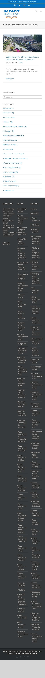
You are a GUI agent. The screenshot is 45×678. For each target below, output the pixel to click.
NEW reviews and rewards (21, 314)
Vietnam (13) (9, 190)
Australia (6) (9, 108)
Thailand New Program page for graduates (22, 599)
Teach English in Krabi (22, 506)
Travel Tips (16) (9, 181)
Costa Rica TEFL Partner (22, 241)
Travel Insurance (22, 617)
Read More (9, 78)
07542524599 (8, 221)
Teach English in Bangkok (22, 448)
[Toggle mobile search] (36, 11)
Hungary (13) (9, 131)
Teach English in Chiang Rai (22, 468)
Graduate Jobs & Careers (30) (15, 126)
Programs (22, 344)
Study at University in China (22, 360)
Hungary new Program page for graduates (22, 253)
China (21, 62)
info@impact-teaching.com (27, 1)
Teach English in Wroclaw (22, 567)
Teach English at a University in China (22, 436)
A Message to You (22, 210)
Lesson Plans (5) (10, 140)
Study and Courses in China (22, 350)
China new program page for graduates (22, 231)
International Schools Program (22, 276)
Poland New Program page (21, 326)
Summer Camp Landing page (21, 382)
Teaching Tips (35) (11, 172)
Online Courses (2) (11, 145)
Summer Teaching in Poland (22, 413)
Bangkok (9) (9, 113)
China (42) (8, 122)
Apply (34, 209)
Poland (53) (8, 149)
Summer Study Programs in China (22, 393)
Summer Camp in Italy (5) (14, 154)
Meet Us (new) (21, 296)
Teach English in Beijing (22, 457)
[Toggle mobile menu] (41, 11)
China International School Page (22, 219)
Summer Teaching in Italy (21, 404)
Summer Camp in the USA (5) (16, 158)
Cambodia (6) (9, 117)
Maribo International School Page (22, 286)
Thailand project (21, 610)
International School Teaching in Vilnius (22, 265)
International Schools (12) (14, 136)
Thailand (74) (9, 177)
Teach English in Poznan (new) (22, 516)
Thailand (21, 590)
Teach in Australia (21, 584)
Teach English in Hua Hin (22, 488)
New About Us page (22, 304)
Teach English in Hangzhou (22, 478)
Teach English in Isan (22, 497)
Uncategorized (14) (11, 186)
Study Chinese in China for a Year (22, 370)
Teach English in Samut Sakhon (22, 528)
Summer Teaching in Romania (21, 423)
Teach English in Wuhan (22, 576)
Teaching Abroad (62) (12, 168)
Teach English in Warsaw (22, 557)
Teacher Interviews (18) (13, 163)
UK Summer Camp (21, 624)
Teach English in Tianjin (22, 548)
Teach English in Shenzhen (22, 539)
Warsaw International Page (22, 634)
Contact (35, 213)
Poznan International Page (22, 336)
